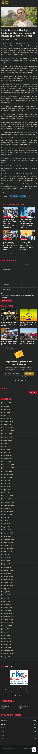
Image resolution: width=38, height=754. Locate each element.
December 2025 (8, 428)
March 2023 (7, 530)
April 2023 (6, 527)
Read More (19, 696)
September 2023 (8, 511)
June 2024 (6, 483)
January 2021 (7, 610)
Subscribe (29, 373)
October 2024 (8, 471)
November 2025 (8, 431)
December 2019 (8, 651)
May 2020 (6, 635)
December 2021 (8, 576)
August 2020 (7, 626)
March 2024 (7, 493)
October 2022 (8, 545)
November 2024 (8, 468)
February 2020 (8, 644)
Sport (2, 731)
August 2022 (7, 552)
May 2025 (6, 449)
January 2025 (7, 462)
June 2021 (6, 595)
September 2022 (8, 548)
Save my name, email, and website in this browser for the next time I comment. (19, 296)
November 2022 (8, 542)
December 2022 (8, 539)
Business (3, 724)
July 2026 (6, 406)
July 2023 (6, 517)
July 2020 (6, 629)
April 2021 (6, 601)
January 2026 (7, 425)
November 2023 (8, 505)
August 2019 (7, 657)
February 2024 (8, 496)
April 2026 (6, 415)
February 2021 (7, 607)
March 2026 (7, 418)
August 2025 (7, 440)
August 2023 (7, 514)
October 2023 (8, 508)
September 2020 (8, 623)
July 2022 (6, 555)
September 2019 (8, 654)
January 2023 (7, 536)
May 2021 (6, 598)
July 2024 (6, 480)
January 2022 (7, 573)
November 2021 (8, 579)
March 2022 (7, 567)
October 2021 (7, 582)
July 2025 (6, 443)
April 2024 (6, 490)
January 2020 (7, 647)
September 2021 (8, 585)
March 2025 (7, 456)
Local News (7, 217)
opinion (3, 738)
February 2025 (8, 459)
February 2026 (8, 421)
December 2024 (8, 465)
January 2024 (7, 499)
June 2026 (6, 409)
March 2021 (7, 604)
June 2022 (6, 558)
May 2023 (6, 524)
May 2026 (6, 412)
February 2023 (8, 533)
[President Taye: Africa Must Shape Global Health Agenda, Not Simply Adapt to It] (10, 212)
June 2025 (6, 446)
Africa (2, 735)
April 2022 (6, 564)
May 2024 (6, 486)
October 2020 (8, 620)
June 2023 (6, 521)
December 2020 (8, 613)
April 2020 (6, 638)
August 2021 (7, 589)
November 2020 (8, 616)
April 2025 (6, 452)
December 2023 (8, 502)
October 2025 (8, 434)
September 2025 (8, 437)
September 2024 (8, 474)
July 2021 (6, 592)
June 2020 (6, 632)
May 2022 (6, 561)
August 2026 (7, 403)
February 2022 (8, 570)
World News (4, 727)
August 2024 (7, 477)
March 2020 (7, 641)
